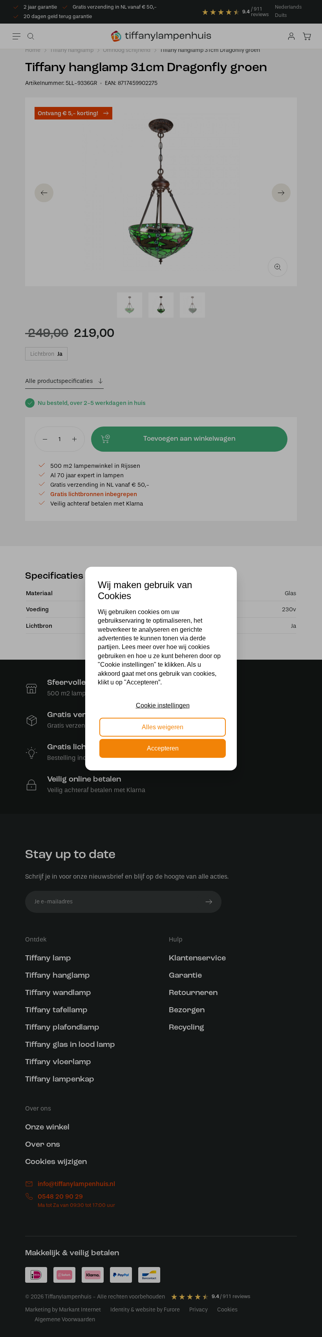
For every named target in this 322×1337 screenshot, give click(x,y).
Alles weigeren (162, 726)
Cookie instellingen (163, 705)
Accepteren (163, 748)
